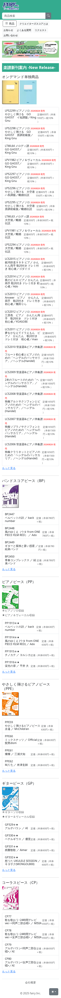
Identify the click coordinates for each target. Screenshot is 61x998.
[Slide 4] (36, 53)
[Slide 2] (24, 53)
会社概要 (30, 982)
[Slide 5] (42, 53)
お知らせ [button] (8, 30)
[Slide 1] (18, 53)
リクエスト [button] (41, 30)
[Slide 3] (30, 53)
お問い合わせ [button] (11, 35)
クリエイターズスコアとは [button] (33, 23)
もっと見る (9, 468)
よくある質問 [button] (24, 30)
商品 (11, 23)
